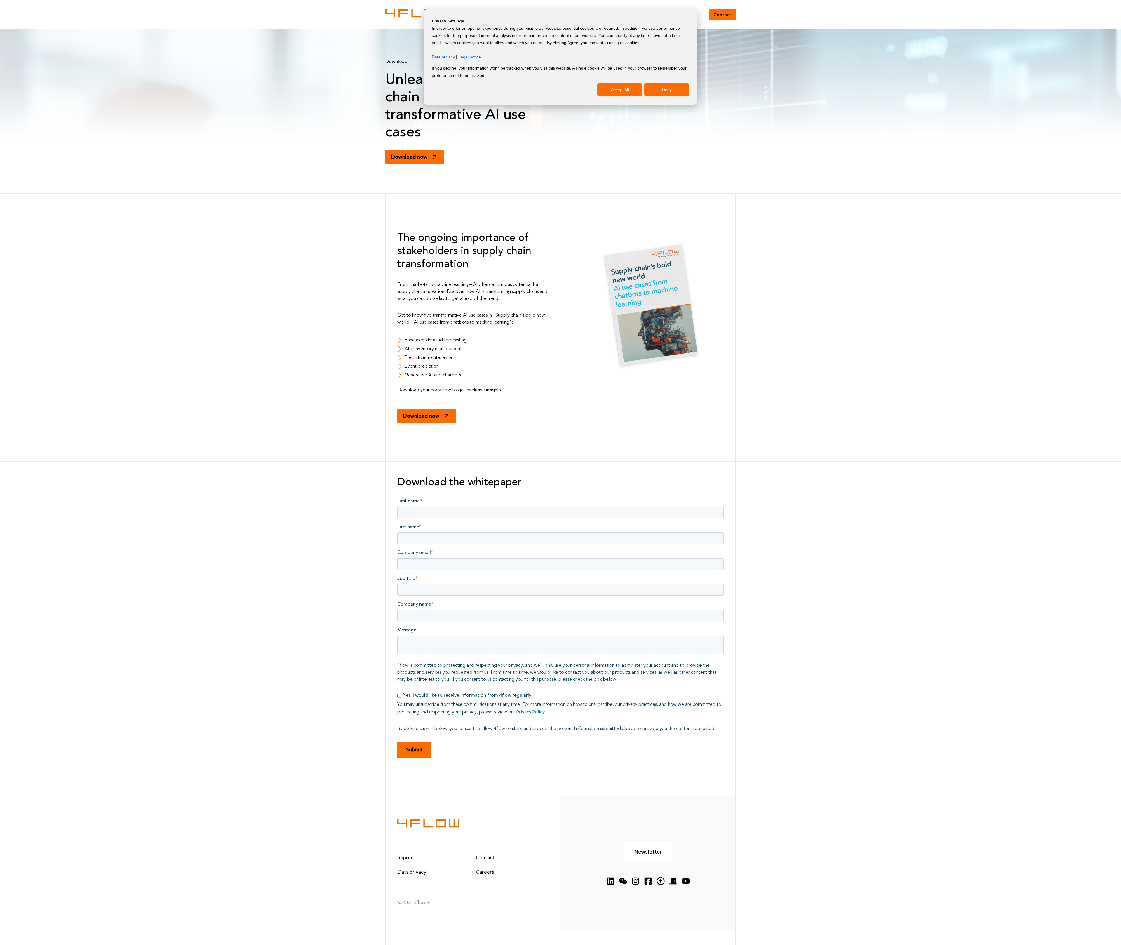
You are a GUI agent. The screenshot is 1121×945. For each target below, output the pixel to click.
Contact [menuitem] (485, 857)
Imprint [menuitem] (405, 857)
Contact (722, 14)
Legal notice (469, 57)
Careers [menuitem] (485, 871)
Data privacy (443, 57)
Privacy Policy (530, 711)
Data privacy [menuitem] (411, 871)
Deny (667, 89)
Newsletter (648, 851)
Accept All (620, 89)
